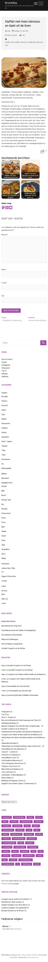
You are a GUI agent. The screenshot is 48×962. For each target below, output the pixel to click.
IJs (2, 572)
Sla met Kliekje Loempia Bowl (12, 644)
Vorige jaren (5, 368)
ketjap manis (16, 834)
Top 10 (3, 371)
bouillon (8, 42)
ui (17, 864)
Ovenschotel (6, 513)
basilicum (6, 817)
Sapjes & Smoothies (8, 576)
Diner (3, 594)
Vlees (3, 554)
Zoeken (4, 362)
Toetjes (4, 581)
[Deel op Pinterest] (7, 208)
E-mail (4, 283)
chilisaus (38, 821)
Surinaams (5, 437)
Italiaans (4, 428)
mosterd (29, 843)
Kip (24, 35)
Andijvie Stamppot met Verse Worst (14, 905)
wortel (37, 864)
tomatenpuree (7, 864)
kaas (12, 42)
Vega (3, 545)
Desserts (4, 405)
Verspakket (5, 549)
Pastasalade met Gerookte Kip (18, 686)
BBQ (3, 491)
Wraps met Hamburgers (9, 639)
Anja (8, 31)
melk (20, 843)
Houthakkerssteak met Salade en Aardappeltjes (18, 630)
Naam (4, 269)
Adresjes (4, 374)
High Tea (4, 599)
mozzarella (7, 847)
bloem (30, 817)
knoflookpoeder (19, 838)
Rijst (3, 527)
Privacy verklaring (32, 957)
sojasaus (16, 855)
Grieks (3, 410)
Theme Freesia (25, 955)
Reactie (4, 235)
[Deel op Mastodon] (3, 208)
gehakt (36, 826)
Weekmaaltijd (6, 468)
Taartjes (4, 446)
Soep (3, 540)
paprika (5, 851)
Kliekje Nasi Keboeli (8, 621)
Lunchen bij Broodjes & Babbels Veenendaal (22, 695)
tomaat (13, 860)
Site (2, 296)
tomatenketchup (25, 860)
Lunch (3, 586)
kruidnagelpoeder (9, 843)
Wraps (3, 558)
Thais (3, 450)
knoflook (6, 838)
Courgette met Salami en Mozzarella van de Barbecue (26, 674)
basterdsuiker (19, 817)
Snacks (4, 432)
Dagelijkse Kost (7, 483)
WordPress (35, 955)
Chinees (4, 401)
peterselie (39, 42)
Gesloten (20, 830)
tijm (4, 860)
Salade (3, 531)
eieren (27, 826)
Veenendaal (26, 864)
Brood (3, 495)
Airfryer (4, 486)
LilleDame (4, 376)
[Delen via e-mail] (11, 208)
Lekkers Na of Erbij (8, 568)
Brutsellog (11, 3)
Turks (3, 455)
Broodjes (4, 396)
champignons (26, 821)
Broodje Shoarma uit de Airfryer (12, 910)
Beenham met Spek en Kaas (11, 902)
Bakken (4, 474)
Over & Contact (7, 359)
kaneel (5, 834)
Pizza (3, 522)
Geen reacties (12, 35)
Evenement (5, 564)
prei (33, 851)
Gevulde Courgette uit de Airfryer (13, 648)
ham (29, 830)
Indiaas (4, 419)
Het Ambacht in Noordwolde (11, 635)
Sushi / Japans (6, 441)
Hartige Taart (6, 500)
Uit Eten (4, 591)
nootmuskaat (19, 847)
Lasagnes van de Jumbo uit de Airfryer (15, 899)
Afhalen (4, 393)
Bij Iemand (5, 478)
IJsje (3, 414)
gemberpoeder (7, 830)
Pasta (3, 518)
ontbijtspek (32, 42)
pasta (15, 851)
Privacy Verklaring (7, 883)
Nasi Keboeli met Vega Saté (11, 626)
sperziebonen (28, 855)
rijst (40, 851)
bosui (39, 817)
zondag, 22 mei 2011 (21, 31)
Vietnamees (5, 459)
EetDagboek (5, 365)
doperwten (17, 826)
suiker (39, 855)
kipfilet (17, 42)
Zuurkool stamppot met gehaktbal (13, 908)
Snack (3, 536)
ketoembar (28, 834)
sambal (5, 855)
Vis (2, 464)
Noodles (4, 509)
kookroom (23, 42)
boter (5, 821)
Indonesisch (5, 423)
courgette (6, 826)
